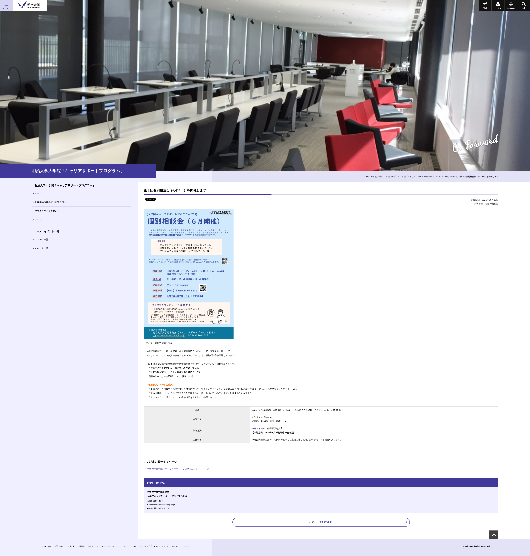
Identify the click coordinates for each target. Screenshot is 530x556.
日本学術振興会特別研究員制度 (50, 202)
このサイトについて (128, 546)
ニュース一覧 (41, 239)
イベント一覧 (41, 248)
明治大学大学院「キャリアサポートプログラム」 (413, 176)
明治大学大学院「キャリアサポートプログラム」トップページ (178, 469)
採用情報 (81, 546)
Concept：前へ (45, 546)
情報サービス (93, 546)
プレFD (39, 219)
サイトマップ (145, 546)
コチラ (167, 343)
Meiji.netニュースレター (181, 546)
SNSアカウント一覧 (160, 546)
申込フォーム (258, 428)
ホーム (367, 176)
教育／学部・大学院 (381, 176)
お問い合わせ (59, 546)
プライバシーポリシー (109, 546)
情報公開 (71, 546)
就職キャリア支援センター (48, 211)
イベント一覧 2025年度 (447, 176)
